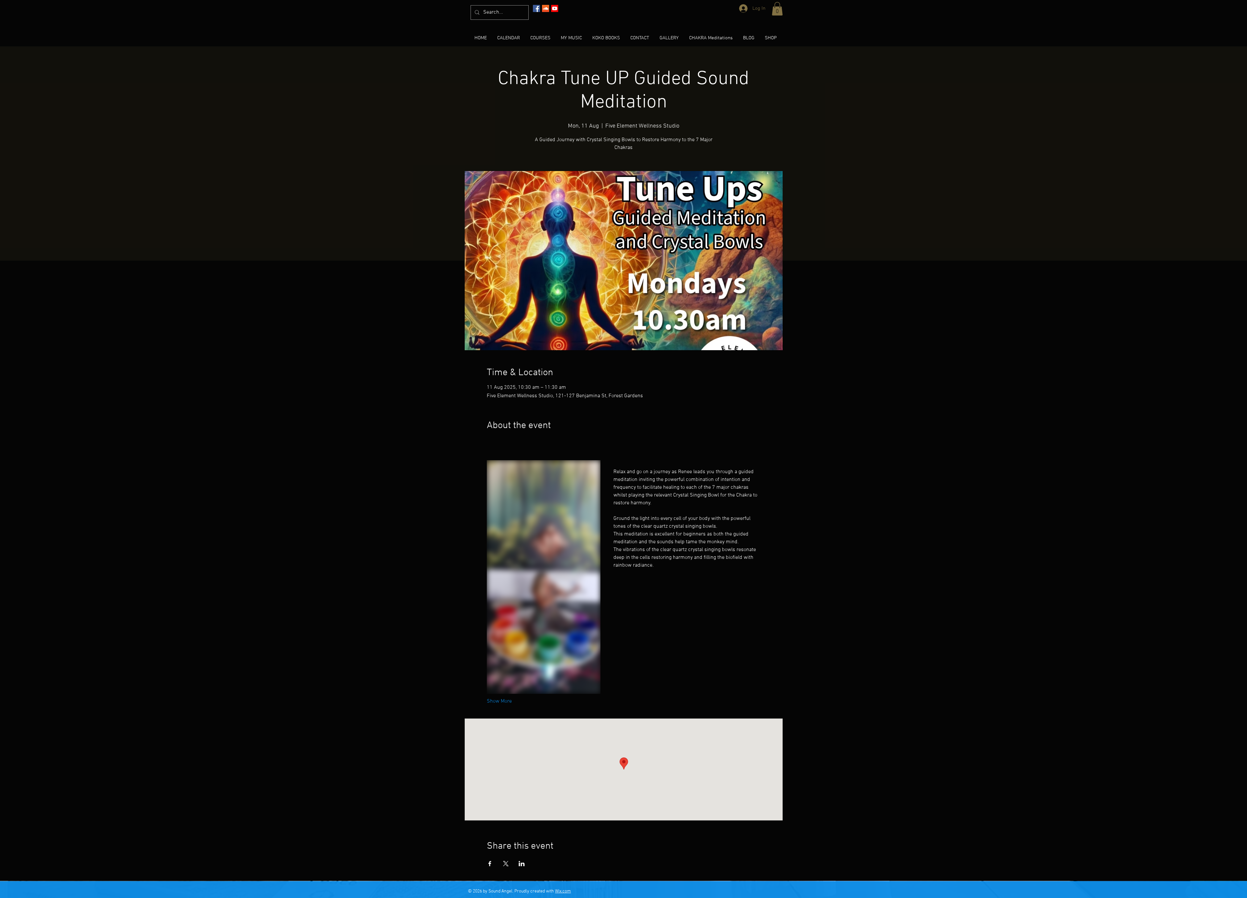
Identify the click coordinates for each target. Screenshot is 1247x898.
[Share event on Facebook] (490, 863)
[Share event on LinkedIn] (522, 863)
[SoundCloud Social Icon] (545, 8)
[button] (777, 9)
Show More (499, 701)
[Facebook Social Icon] (536, 8)
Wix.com (563, 891)
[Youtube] (554, 8)
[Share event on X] (506, 863)
